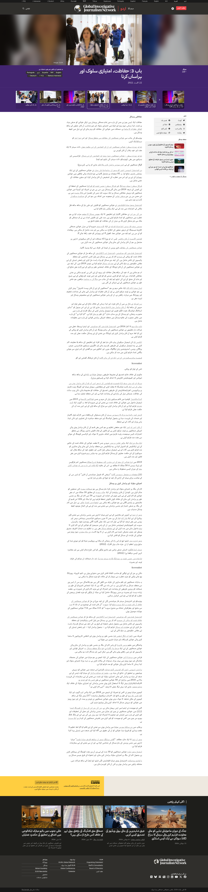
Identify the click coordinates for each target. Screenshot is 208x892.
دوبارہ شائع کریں (161, 133)
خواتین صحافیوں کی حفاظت (130, 247)
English (156, 1)
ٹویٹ (180, 120)
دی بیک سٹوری (85, 531)
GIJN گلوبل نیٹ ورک (68, 865)
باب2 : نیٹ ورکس (126, 105)
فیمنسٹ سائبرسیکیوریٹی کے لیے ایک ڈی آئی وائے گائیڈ (120, 357)
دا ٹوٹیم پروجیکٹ (135, 760)
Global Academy (41, 868)
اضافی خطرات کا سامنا (133, 129)
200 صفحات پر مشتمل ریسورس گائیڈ (126, 474)
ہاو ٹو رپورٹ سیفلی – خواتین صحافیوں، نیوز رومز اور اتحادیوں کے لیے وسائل (111, 155)
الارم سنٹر (100, 226)
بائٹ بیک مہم (137, 326)
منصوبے (45, 874)
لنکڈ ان (165, 124)
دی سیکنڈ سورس (126, 727)
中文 (24, 1)
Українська (107, 1)
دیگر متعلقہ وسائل (94, 648)
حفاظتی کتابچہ (136, 173)
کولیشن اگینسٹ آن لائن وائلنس (130, 238)
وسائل (184, 69)
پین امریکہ (138, 303)
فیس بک (164, 120)
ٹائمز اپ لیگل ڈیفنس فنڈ (122, 636)
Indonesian (37, 1)
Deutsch (51, 1)
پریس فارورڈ (122, 645)
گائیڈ (80, 267)
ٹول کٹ (124, 518)
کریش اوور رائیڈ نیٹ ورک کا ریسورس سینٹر (124, 414)
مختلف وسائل (106, 528)
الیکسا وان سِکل (98, 839)
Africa (62, 1)
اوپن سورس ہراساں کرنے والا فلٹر (111, 164)
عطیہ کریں (181, 8)
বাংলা (166, 1)
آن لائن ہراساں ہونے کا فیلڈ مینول (113, 307)
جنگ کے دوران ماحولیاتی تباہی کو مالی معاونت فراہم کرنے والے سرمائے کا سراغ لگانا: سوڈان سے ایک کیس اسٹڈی (167, 835)
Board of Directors (96, 868)
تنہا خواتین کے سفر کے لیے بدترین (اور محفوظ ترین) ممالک (109, 462)
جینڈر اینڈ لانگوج (135, 549)
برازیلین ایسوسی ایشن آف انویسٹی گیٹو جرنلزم (123, 669)
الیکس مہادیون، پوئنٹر (138, 839)
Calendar (71, 871)
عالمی (82, 502)
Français (144, 1)
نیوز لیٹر (78, 138)
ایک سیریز (72, 718)
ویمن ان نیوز (137, 514)
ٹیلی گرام (164, 129)
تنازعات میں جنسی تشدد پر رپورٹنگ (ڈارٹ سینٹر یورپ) (120, 558)
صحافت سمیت (86, 489)
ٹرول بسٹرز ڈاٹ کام (134, 288)
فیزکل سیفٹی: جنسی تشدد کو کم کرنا (101, 186)
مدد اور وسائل (107, 263)
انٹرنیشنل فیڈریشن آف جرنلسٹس (129, 253)
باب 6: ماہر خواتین (30, 105)
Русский (73, 1)
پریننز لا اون (128, 657)
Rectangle (25, 889)
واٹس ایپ (178, 129)
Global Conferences (68, 868)
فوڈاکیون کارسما (87, 399)
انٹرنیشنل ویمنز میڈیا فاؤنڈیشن (129, 205)
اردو (185, 1)
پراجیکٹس (178, 124)
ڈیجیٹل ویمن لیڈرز (134, 751)
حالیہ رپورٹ (100, 492)
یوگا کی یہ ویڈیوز (91, 279)
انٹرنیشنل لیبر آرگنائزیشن (105, 253)
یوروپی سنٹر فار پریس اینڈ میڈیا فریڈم (126, 226)
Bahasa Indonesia (54, 76)
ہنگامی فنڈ (107, 208)
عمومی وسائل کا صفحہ (91, 214)
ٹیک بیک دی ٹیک (135, 443)
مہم (121, 256)
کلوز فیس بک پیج (135, 695)
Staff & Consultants (96, 865)
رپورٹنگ (44, 862)
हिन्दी (84, 1)
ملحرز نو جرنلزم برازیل (99, 673)
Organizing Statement (95, 862)
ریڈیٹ (179, 133)
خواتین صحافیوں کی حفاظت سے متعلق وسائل (106, 138)
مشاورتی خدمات (42, 877)
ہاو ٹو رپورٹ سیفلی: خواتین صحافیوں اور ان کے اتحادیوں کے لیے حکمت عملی (111, 147)
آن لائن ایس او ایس (134, 427)
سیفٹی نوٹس (120, 196)
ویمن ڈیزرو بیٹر (136, 540)
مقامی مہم (90, 453)
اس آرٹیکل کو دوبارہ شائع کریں (46, 782)
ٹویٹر (83, 679)
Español (132, 1)
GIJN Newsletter (41, 871)
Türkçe (95, 1)
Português (120, 1)
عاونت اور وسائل (121, 627)
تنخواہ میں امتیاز (91, 502)
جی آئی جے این (136, 214)
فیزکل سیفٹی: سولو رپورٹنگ (131, 186)
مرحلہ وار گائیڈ (113, 648)
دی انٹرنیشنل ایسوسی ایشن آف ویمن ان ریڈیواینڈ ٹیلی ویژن (118, 170)
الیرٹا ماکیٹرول (136, 399)
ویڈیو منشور (137, 686)
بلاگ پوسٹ (79, 192)
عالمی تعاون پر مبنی (117, 443)
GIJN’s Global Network (66, 862)
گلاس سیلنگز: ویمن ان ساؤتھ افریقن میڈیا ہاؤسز (95, 739)
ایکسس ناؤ (137, 342)
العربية (176, 1)
